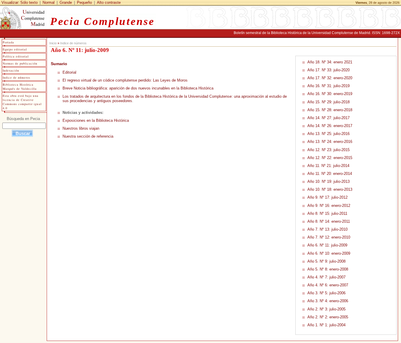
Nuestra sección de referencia (88, 136)
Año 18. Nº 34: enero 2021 (329, 62)
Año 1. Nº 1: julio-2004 (326, 325)
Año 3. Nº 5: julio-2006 (326, 293)
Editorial (69, 72)
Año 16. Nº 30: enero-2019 (329, 94)
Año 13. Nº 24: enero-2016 (329, 141)
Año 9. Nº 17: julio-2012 (327, 197)
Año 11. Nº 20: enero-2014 (329, 173)
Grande (66, 2)
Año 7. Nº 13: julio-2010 (327, 229)
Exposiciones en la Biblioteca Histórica (96, 120)
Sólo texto (29, 2)
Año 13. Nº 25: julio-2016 (328, 133)
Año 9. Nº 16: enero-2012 (328, 205)
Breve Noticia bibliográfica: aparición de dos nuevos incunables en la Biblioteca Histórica (138, 88)
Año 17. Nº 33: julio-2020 (328, 70)
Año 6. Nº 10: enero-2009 (328, 253)
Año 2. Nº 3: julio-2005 (326, 309)
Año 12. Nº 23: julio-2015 (328, 150)
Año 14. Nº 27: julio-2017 (328, 118)
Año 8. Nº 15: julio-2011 (327, 213)
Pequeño (84, 2)
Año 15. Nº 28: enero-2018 (329, 110)
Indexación (11, 70)
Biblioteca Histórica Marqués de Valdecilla (20, 86)
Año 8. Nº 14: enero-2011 (328, 221)
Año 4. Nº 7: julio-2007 (326, 277)
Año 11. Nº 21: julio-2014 (328, 165)
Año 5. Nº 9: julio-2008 (326, 261)
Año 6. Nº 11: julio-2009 (327, 245)
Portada (8, 42)
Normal (49, 2)
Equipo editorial (15, 49)
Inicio (53, 43)
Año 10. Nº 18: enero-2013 (329, 189)
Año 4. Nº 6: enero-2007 (327, 285)
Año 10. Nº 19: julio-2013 (328, 181)
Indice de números (73, 43)
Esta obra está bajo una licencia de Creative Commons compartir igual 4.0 (22, 102)
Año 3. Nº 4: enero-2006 (327, 301)
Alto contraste (109, 2)
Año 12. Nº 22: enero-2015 (329, 158)
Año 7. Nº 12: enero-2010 (328, 237)
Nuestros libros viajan (81, 128)
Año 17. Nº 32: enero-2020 (329, 78)
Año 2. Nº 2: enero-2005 (327, 317)
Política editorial (16, 56)
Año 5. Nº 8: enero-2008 (327, 269)
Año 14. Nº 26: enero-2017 (329, 126)
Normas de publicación (20, 63)
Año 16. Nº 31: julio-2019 (328, 86)
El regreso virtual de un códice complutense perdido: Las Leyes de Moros (125, 80)
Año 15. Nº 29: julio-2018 (328, 102)
